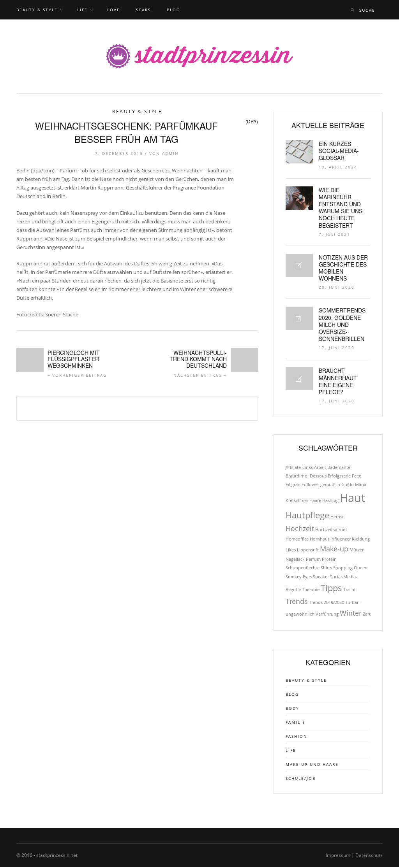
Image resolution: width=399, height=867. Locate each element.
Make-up (334, 548)
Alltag (22, 187)
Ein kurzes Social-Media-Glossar (339, 150)
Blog (173, 9)
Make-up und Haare (312, 764)
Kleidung (361, 539)
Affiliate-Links (299, 467)
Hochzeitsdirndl (331, 529)
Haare (315, 500)
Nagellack (295, 559)
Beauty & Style (37, 9)
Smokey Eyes (299, 576)
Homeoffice (297, 539)
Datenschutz (369, 855)
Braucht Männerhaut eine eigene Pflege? (338, 381)
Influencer (340, 539)
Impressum (338, 855)
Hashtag (330, 500)
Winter (351, 613)
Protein (329, 559)
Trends (297, 601)
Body (292, 708)
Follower (310, 484)
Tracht (349, 589)
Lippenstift (308, 550)
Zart (367, 614)
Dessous (318, 476)
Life (82, 9)
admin (170, 153)
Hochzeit (300, 528)
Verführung (327, 614)
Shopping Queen (350, 567)
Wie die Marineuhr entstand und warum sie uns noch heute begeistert (340, 207)
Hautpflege (307, 515)
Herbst (337, 516)
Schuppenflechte (303, 567)
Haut (352, 497)
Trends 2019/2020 (326, 602)
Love (113, 9)
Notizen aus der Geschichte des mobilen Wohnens (343, 268)
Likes (291, 550)
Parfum (313, 559)
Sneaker (321, 576)
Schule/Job (301, 778)
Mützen (357, 550)
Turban (352, 602)
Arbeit (320, 467)
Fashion (296, 736)
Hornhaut (319, 539)
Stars (143, 9)
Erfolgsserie (339, 476)
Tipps (331, 588)
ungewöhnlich (300, 614)
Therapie (311, 589)
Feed (357, 476)
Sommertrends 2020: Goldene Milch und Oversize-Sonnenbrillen (342, 324)
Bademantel (339, 467)
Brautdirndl (297, 476)
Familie (295, 722)
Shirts (326, 567)
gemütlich (330, 484)
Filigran (293, 484)
